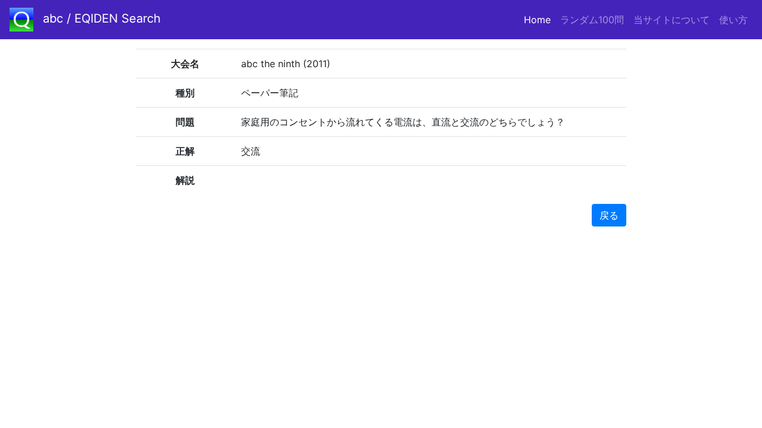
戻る (609, 215)
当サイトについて (671, 20)
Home (539, 20)
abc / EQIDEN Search (102, 18)
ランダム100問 (592, 20)
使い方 (733, 20)
